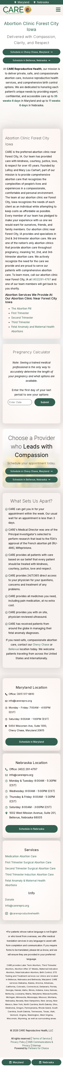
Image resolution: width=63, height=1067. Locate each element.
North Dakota (45, 1004)
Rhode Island (45, 1008)
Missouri (43, 997)
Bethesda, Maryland (41, 979)
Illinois (32, 990)
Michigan (10, 997)
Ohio (55, 1004)
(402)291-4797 (41, 279)
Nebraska (10, 1000)
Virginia (22, 1015)
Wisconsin (12, 1018)
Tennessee (36, 1011)
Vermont (14, 1015)
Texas (46, 1011)
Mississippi (32, 997)
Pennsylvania (31, 1008)
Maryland (37, 993)
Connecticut (32, 986)
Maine (28, 993)
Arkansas (48, 983)
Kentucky (9, 993)
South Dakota (23, 1011)
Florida (53, 986)
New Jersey (46, 1000)
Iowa (46, 990)
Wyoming (22, 1018)
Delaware (44, 986)
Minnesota (21, 997)
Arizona (39, 983)
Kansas (53, 990)
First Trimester (20, 313)
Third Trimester (20, 322)
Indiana (39, 990)
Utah (52, 1011)
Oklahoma (10, 1008)
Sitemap (36, 1045)
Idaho (25, 990)
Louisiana (19, 993)
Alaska (31, 983)
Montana (52, 997)
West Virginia (46, 1015)
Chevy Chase (41, 644)
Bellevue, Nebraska (17, 979)
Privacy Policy (18, 1042)
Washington (33, 1015)
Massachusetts (50, 993)
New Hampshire (32, 1000)
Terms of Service (41, 1038)
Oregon (19, 1008)
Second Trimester (22, 317)
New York (18, 1004)
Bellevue (14, 649)
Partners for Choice (38, 1048)
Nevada (19, 1000)
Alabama (22, 983)
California (10, 986)
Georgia (9, 990)
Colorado (21, 986)
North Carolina (31, 1004)
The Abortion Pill (21, 308)
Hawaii (18, 990)
